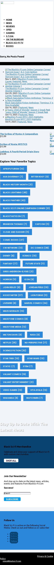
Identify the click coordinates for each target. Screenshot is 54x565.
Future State (35, 263)
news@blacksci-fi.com (12, 561)
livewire (9, 303)
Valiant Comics (14, 374)
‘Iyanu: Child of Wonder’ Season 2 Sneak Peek (26, 112)
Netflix (10, 342)
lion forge (39, 295)
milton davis (12, 334)
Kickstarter (13, 295)
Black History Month (18, 184)
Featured (17, 81)
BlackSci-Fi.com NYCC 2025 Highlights (23, 119)
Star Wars (35, 358)
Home (9, 19)
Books (10, 46)
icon (29, 279)
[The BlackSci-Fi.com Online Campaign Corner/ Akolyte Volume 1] (29, 86)
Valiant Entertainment (18, 382)
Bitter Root (40, 176)
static (9, 366)
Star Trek (11, 358)
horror (9, 279)
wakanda (10, 397)
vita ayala (38, 390)
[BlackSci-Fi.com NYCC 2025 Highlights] (24, 117)
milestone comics (15, 318)
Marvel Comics (35, 303)
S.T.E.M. (10, 36)
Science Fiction (14, 350)
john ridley (11, 287)
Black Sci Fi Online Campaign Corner (26, 208)
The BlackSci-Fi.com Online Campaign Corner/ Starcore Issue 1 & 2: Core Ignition (26, 75)
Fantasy (10, 263)
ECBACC (30, 255)
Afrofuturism (13, 168)
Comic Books (13, 239)
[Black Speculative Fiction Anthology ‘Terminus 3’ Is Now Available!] (29, 100)
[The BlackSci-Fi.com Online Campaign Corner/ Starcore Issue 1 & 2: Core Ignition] (29, 72)
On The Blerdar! (15, 39)
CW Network (13, 247)
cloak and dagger (16, 232)
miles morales (13, 311)
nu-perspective (36, 342)
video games (12, 390)
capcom (42, 224)
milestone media (14, 326)
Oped (9, 29)
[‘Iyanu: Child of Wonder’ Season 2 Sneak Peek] (27, 110)
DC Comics (40, 247)
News (9, 22)
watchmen (34, 397)
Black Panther (14, 200)
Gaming (10, 32)
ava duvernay (13, 176)
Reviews (10, 26)
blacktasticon (14, 216)
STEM (28, 366)
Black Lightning (15, 192)
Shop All (11, 460)
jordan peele (38, 287)
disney (8, 255)
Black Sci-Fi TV (14, 42)
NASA (35, 334)
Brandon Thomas (15, 224)
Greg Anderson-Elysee (18, 271)
